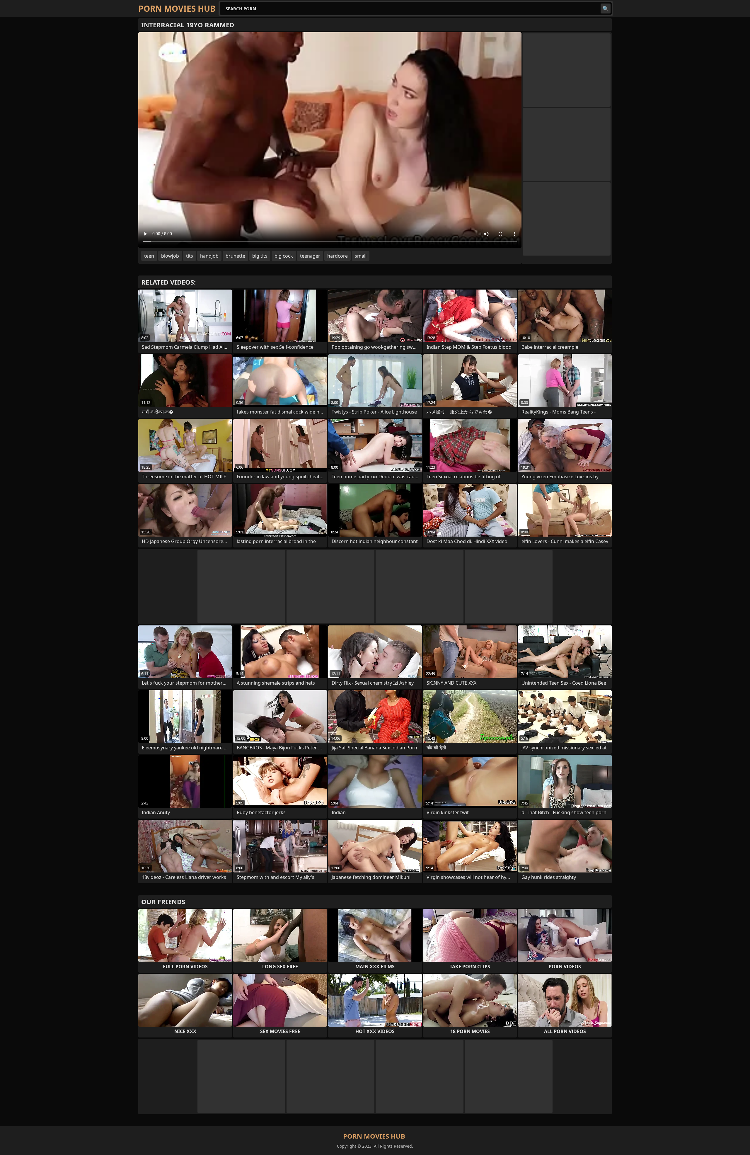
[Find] (606, 8)
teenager (310, 256)
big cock (284, 256)
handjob (209, 256)
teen (149, 256)
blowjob (170, 256)
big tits (259, 256)
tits (189, 256)
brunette (235, 256)
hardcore (337, 256)
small (361, 256)
